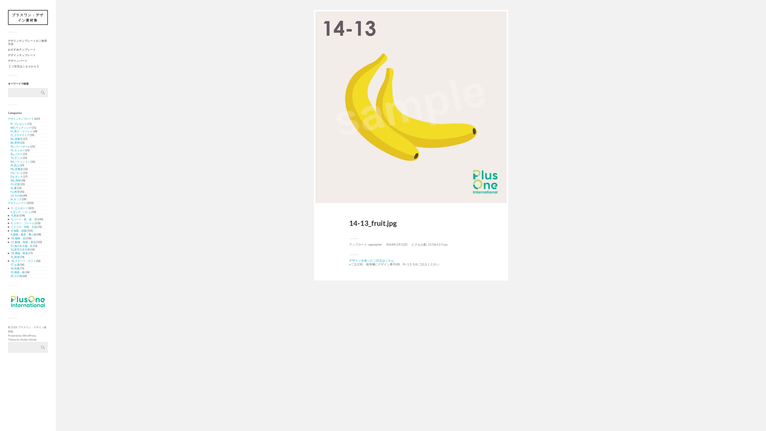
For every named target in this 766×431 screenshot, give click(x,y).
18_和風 (15, 268)
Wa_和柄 (16, 180)
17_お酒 (15, 264)
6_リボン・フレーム (22, 223)
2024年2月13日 (397, 244)
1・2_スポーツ (19, 208)
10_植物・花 (18, 238)
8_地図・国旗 (19, 230)
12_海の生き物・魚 (22, 245)
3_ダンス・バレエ (21, 212)
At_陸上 (15, 165)
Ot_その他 (16, 195)
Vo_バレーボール (20, 146)
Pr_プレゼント (19, 124)
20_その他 (16, 276)
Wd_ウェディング (21, 127)
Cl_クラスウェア (20, 135)
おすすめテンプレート (22, 49)
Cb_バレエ (17, 172)
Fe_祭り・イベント (22, 131)
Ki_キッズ (16, 199)
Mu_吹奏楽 (17, 169)
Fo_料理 (15, 191)
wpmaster (375, 244)
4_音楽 (15, 215)
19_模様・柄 (18, 272)
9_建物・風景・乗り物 (23, 234)
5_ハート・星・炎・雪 (24, 219)
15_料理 (15, 257)
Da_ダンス (17, 176)
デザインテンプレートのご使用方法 (27, 42)
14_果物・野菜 (19, 253)
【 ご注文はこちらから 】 (24, 66)
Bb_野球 (15, 142)
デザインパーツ (18, 60)
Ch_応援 (15, 184)
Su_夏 (14, 188)
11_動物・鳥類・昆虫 (23, 242)
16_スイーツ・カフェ (23, 260)
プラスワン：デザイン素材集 (28, 17)
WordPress (29, 335)
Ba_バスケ (16, 154)
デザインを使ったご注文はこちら (371, 260)
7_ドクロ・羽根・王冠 (24, 226)
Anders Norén (28, 339)
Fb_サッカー (18, 150)
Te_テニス (16, 157)
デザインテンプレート (22, 55)
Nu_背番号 (17, 138)
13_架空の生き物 (20, 249)
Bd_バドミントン (20, 161)
